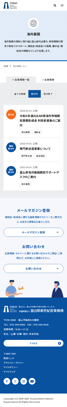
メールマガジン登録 (33, 232)
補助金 (37, 132)
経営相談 (40, 155)
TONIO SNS (10, 353)
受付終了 (48, 93)
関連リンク (9, 358)
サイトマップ (9, 371)
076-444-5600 (17, 324)
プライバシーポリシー (14, 362)
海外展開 (25, 132)
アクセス (33, 343)
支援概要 (49, 79)
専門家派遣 (26, 155)
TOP (6, 66)
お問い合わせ (33, 268)
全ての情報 (20, 93)
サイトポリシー (11, 367)
